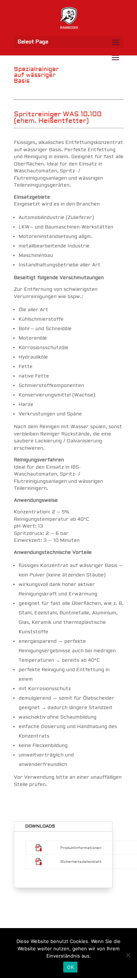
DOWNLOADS (40, 826)
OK (70, 967)
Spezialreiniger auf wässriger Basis (36, 75)
